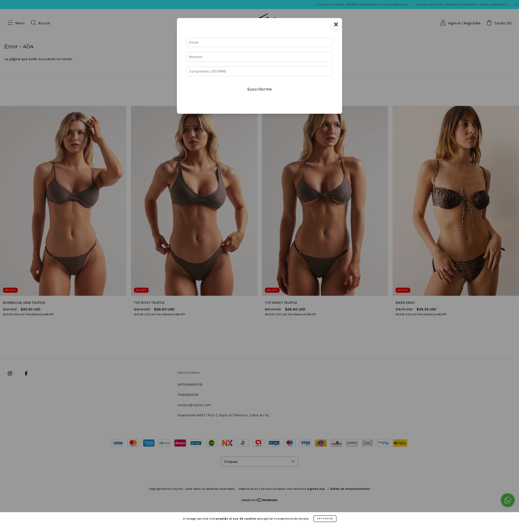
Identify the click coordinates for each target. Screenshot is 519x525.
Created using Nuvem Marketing (259, 109)
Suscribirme (259, 89)
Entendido (325, 518)
